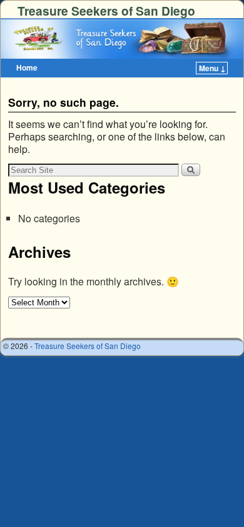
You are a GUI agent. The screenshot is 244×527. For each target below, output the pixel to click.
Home (27, 67)
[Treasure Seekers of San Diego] (122, 38)
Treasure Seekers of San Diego (106, 10)
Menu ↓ (212, 68)
